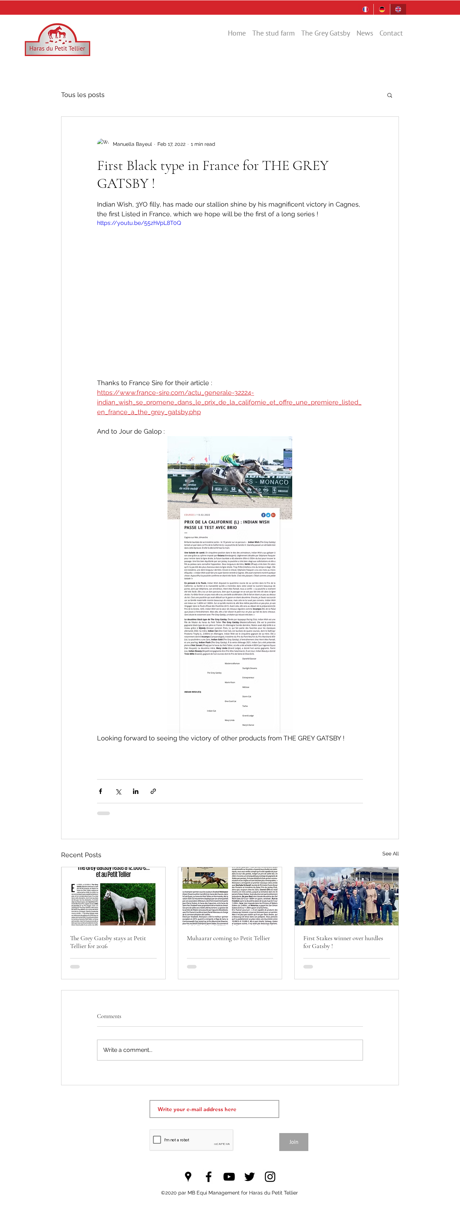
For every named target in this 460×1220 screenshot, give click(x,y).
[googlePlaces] (188, 1177)
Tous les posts (83, 94)
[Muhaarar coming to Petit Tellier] (230, 896)
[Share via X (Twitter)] (118, 791)
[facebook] (209, 1177)
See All (390, 853)
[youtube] (229, 1177)
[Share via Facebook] (100, 791)
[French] (365, 9)
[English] (398, 9)
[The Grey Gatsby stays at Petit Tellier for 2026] (113, 896)
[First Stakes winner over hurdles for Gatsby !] (347, 896)
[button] (389, 95)
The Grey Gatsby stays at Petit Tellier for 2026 (108, 942)
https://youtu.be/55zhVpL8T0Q (139, 222)
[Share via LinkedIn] (135, 791)
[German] (381, 9)
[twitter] (250, 1177)
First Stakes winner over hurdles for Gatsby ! (343, 942)
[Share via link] (153, 791)
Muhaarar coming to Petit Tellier (228, 938)
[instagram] (270, 1177)
